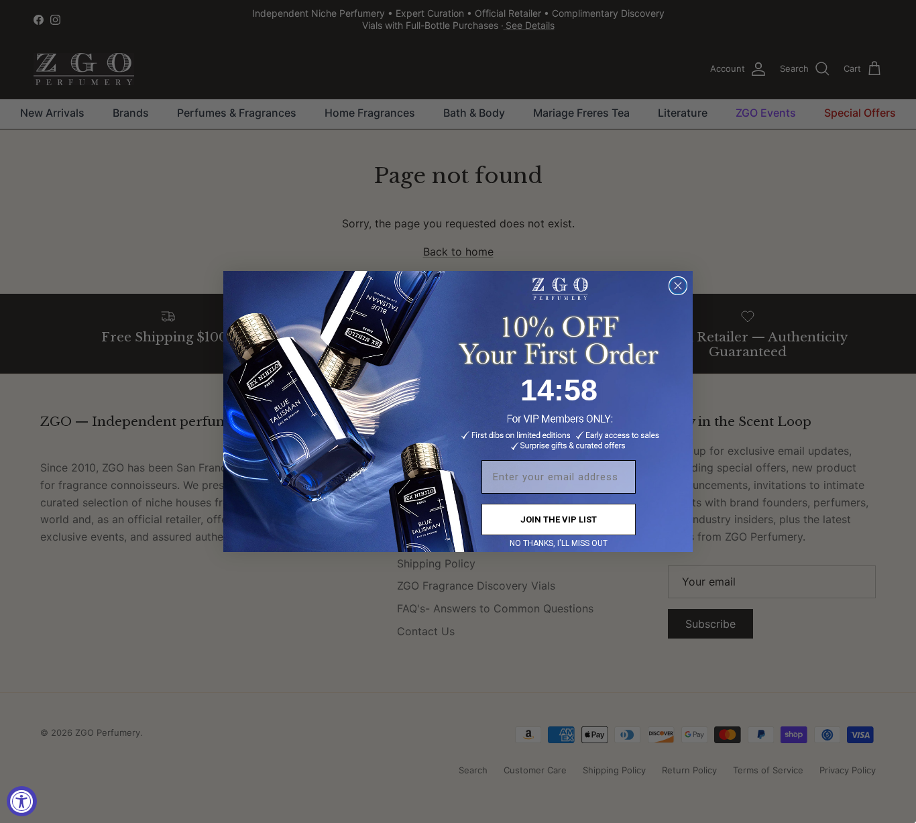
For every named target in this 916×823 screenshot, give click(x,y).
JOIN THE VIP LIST (558, 519)
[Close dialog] (678, 286)
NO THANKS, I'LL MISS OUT (559, 543)
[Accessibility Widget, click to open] (22, 801)
